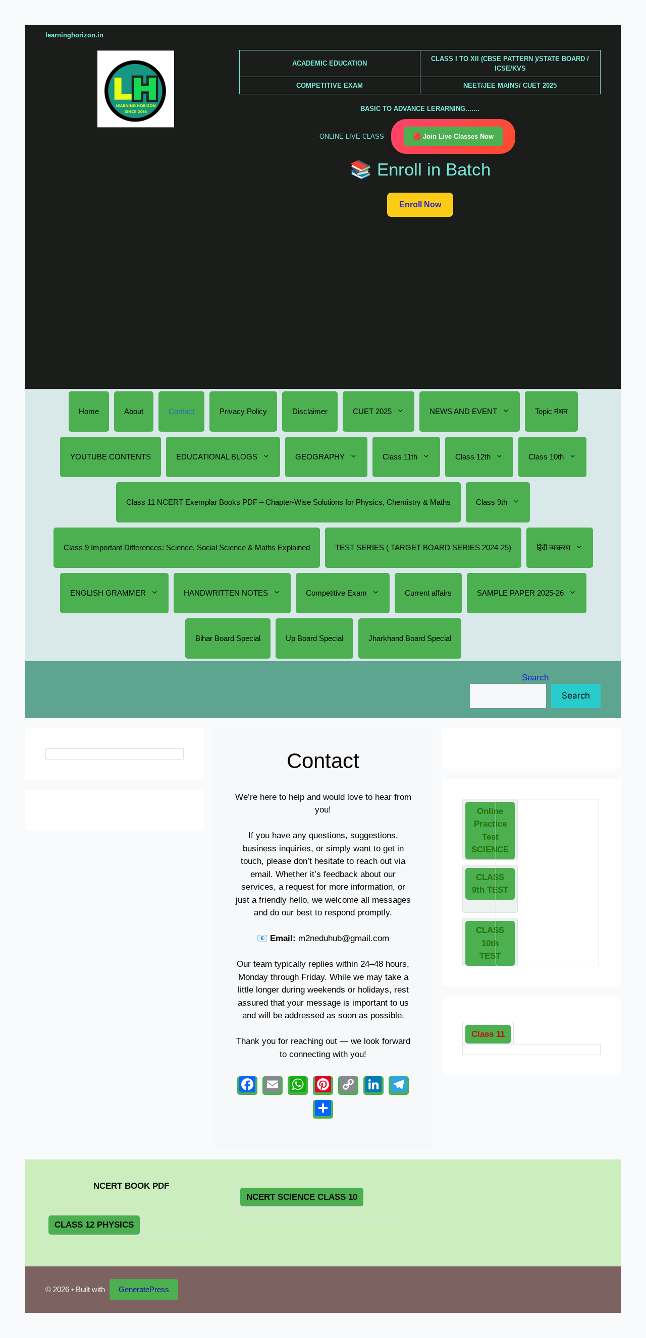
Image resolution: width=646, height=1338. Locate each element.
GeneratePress (144, 1289)
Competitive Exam (336, 593)
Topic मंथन (551, 411)
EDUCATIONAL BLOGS (216, 456)
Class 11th (400, 456)
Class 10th (546, 456)
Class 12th (473, 456)
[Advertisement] (323, 301)
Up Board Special (314, 638)
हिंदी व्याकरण (553, 547)
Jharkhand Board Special (409, 638)
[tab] (490, 830)
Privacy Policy (243, 411)
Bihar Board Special (227, 638)
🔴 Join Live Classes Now (453, 136)
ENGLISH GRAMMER (108, 593)
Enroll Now (420, 204)
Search (535, 677)
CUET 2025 (372, 411)
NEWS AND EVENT (463, 411)
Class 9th (491, 502)
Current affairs (428, 593)
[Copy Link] (348, 1085)
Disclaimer (310, 411)
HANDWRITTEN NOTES (226, 593)
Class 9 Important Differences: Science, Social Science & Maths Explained (187, 547)
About (133, 411)
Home (89, 411)
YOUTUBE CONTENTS (110, 456)
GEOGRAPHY (320, 456)
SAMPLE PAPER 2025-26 (520, 593)
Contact (181, 411)
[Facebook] (247, 1085)
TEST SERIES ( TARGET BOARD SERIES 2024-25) (423, 547)
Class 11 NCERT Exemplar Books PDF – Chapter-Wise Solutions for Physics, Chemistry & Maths (288, 502)
